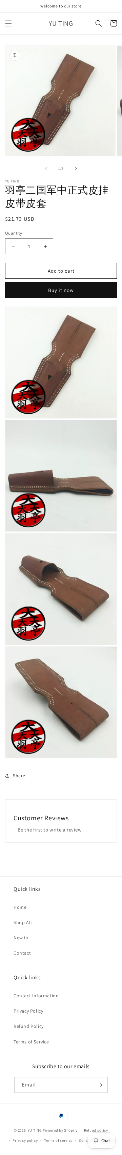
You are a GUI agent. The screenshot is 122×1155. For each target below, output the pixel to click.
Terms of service (58, 1140)
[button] (8, 23)
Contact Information (36, 996)
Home (20, 907)
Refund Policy (29, 1026)
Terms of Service (31, 1042)
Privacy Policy (28, 1011)
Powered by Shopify (60, 1130)
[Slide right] (75, 168)
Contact (22, 953)
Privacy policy (25, 1140)
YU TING (35, 1130)
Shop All (23, 922)
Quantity (13, 233)
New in (21, 938)
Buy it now (61, 290)
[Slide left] (46, 168)
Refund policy (96, 1130)
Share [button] (19, 775)
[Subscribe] (99, 1085)
